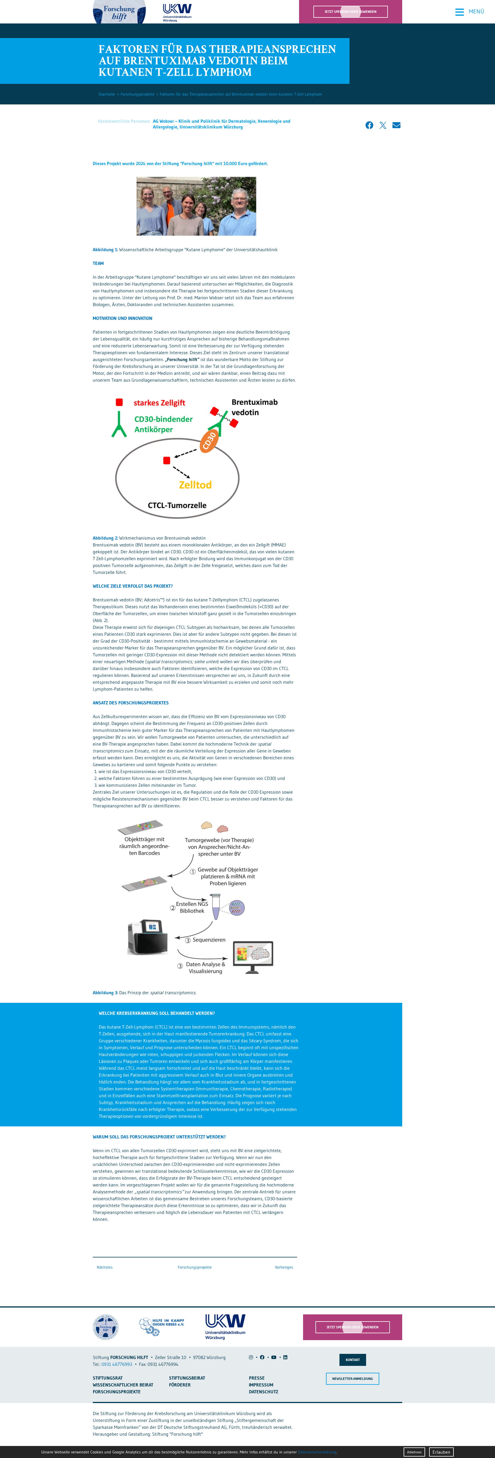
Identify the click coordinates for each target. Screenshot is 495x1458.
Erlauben (441, 1452)
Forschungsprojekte (137, 94)
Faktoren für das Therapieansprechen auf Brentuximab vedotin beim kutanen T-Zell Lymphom (241, 94)
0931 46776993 (116, 1364)
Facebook (370, 125)
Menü (469, 11)
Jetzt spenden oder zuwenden (350, 11)
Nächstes (104, 1267)
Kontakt (353, 1360)
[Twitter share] (383, 125)
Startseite (107, 94)
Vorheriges (284, 1267)
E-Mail (396, 125)
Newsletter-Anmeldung (352, 1378)
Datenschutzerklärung (317, 1452)
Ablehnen (414, 1452)
